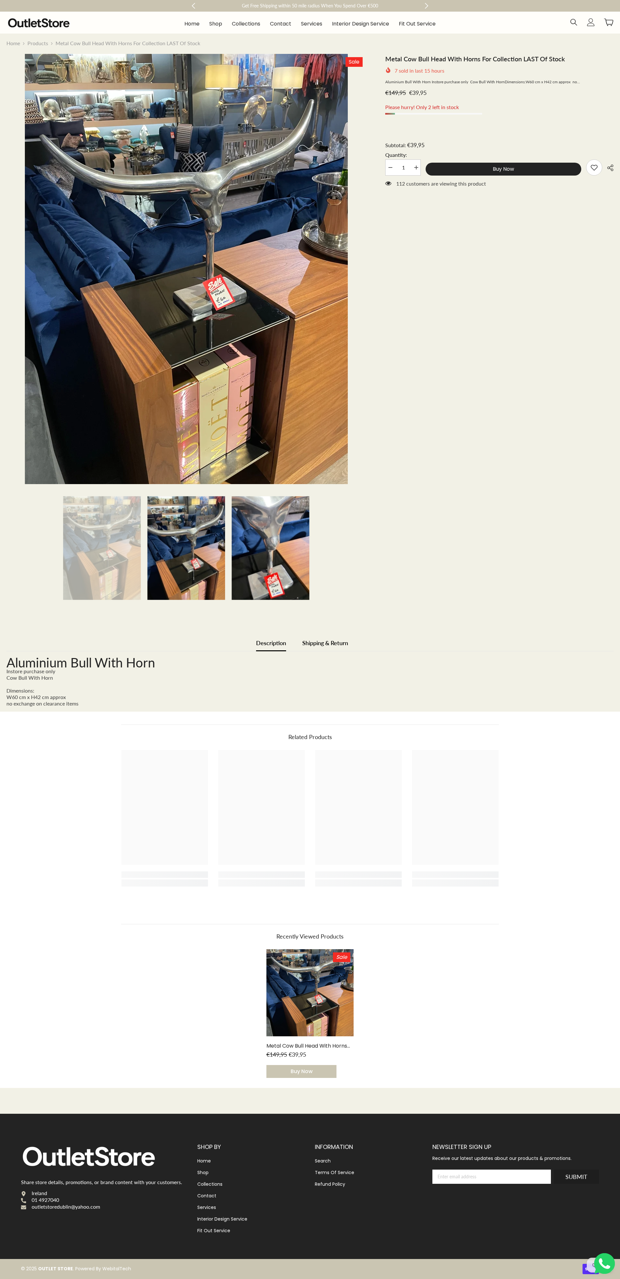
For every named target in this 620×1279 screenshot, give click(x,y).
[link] (594, 167)
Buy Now (503, 169)
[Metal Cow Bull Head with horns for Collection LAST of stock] (310, 992)
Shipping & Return (325, 642)
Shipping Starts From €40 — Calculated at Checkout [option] (310, 5)
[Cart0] (609, 22)
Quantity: (396, 155)
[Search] (574, 22)
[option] (186, 269)
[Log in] (591, 22)
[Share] (608, 168)
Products (37, 43)
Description (271, 642)
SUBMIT (576, 1176)
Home (13, 43)
